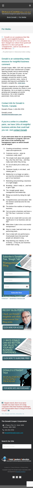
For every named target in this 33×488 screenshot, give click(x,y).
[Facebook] (17, 477)
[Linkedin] (20, 477)
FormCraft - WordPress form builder (13, 298)
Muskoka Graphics (20, 471)
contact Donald (20, 130)
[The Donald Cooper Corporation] (16, 14)
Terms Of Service (15, 467)
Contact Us (7, 467)
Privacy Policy (24, 467)
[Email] (13, 477)
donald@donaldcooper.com (12, 114)
